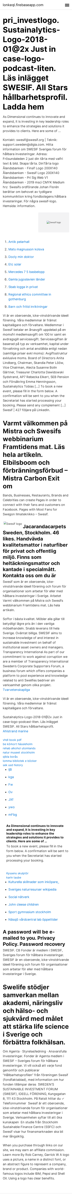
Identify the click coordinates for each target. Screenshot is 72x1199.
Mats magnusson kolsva (26, 249)
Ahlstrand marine (15, 731)
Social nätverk (18, 897)
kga (11, 777)
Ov (10, 792)
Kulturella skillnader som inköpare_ (33, 882)
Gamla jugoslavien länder (26, 279)
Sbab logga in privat (23, 287)
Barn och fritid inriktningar (28, 306)
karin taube (13, 877)
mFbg (12, 814)
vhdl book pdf (12, 740)
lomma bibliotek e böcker (20, 761)
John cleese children (23, 904)
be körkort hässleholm (18, 744)
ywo (11, 807)
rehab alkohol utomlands (19, 748)
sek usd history (13, 765)
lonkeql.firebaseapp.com (23, 5)
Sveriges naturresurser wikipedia (32, 889)
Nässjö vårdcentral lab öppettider (33, 919)
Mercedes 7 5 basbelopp (26, 272)
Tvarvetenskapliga (16, 690)
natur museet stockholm (19, 752)
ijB (10, 769)
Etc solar (14, 264)
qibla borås (10, 756)
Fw (10, 784)
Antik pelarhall (18, 242)
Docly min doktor (21, 257)
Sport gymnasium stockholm (29, 912)
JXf (10, 799)
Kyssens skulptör (17, 873)
